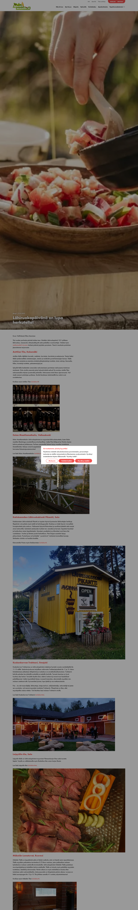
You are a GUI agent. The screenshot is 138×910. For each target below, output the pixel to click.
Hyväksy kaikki (83, 461)
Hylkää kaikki (66, 461)
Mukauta (52, 461)
